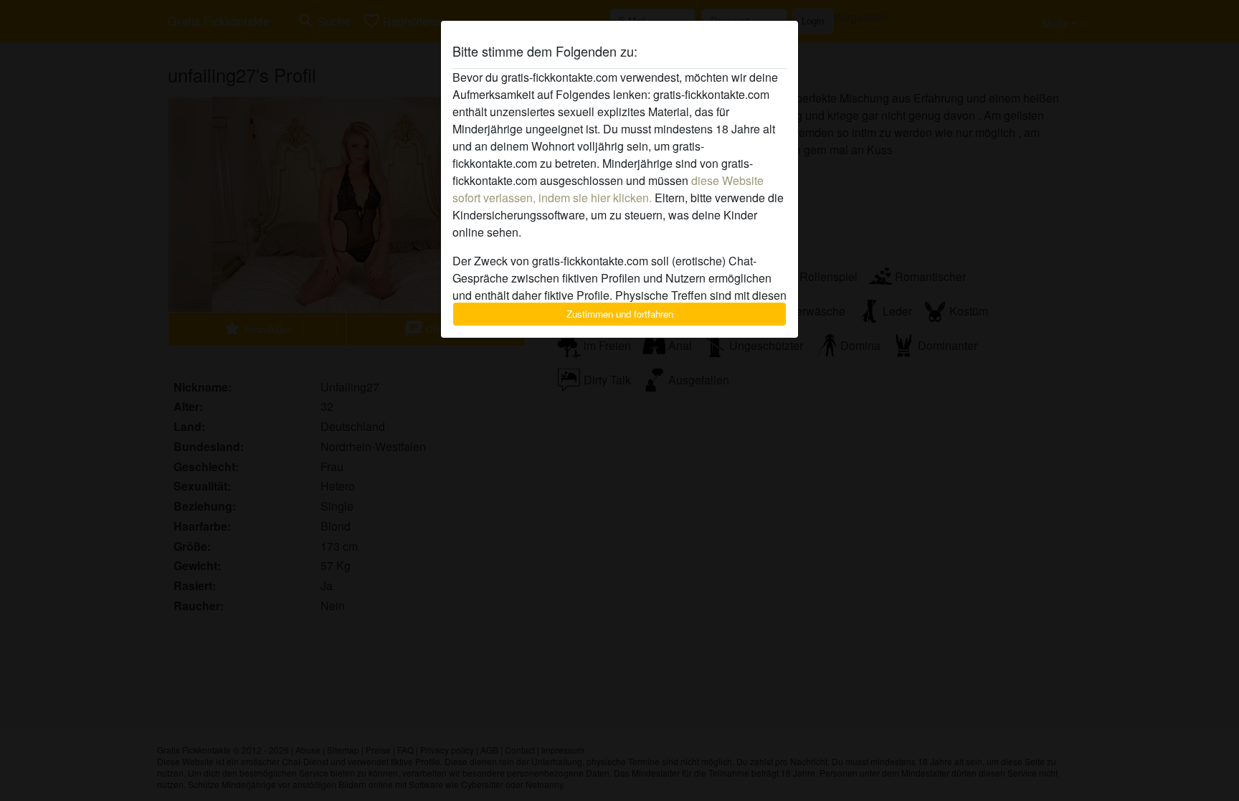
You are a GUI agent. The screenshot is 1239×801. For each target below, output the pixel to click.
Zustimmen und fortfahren (619, 314)
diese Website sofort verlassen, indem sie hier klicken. (608, 189)
